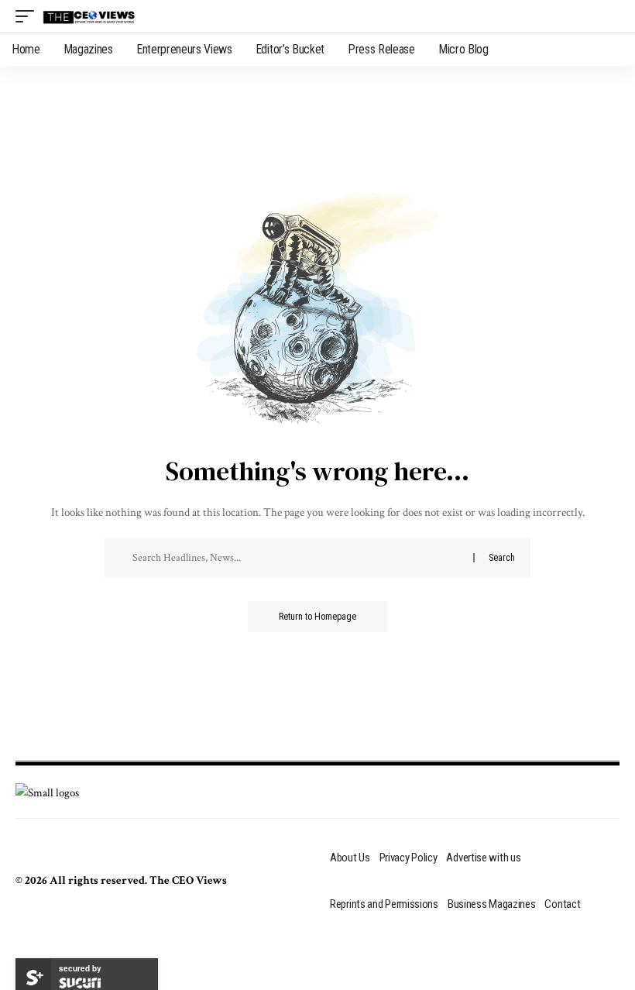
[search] (608, 16)
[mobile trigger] (28, 16)
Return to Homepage (317, 616)
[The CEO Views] (89, 16)
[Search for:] (301, 558)
